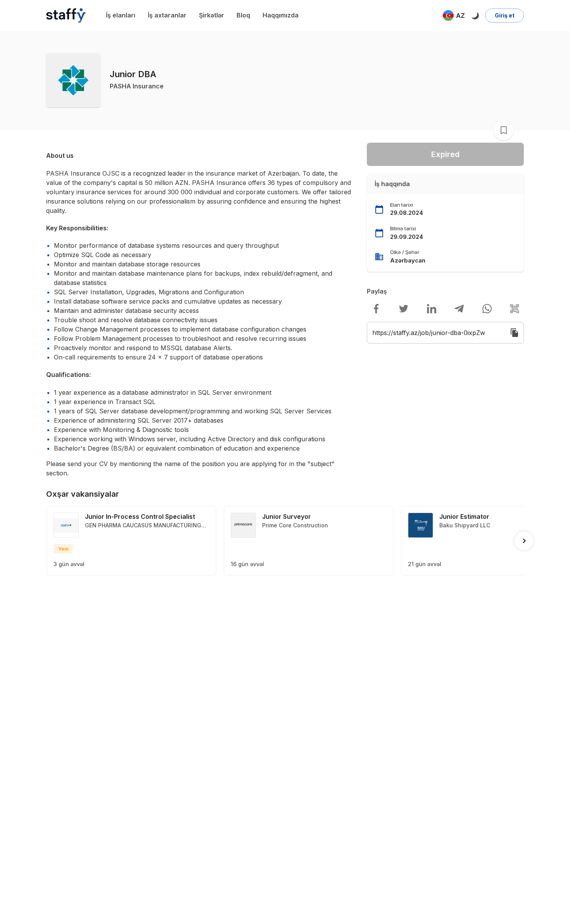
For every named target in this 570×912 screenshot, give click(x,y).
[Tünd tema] (475, 15)
